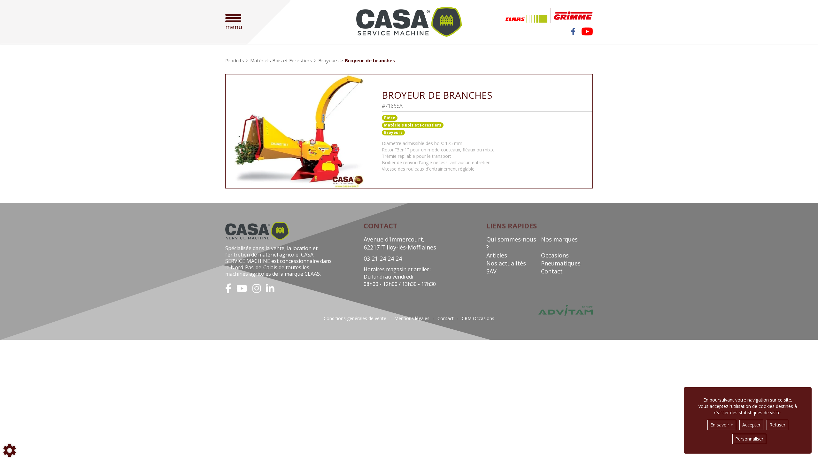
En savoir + (721, 425)
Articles (496, 255)
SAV (491, 271)
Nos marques (559, 239)
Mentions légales (411, 318)
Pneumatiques (561, 263)
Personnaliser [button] (749, 439)
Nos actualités (506, 263)
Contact (552, 271)
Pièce (389, 117)
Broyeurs (393, 132)
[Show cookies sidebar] (9, 450)
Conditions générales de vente (355, 318)
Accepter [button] (751, 425)
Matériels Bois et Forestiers (412, 125)
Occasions (555, 255)
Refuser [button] (777, 425)
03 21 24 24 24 (383, 258)
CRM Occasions (478, 318)
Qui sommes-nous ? (511, 243)
